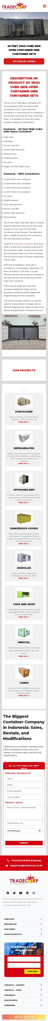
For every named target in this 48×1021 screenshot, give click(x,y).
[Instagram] (33, 893)
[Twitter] (14, 893)
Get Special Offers (24, 61)
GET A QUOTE (24, 1017)
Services (9, 919)
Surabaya (9, 995)
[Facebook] (8, 893)
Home (6, 899)
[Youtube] (21, 893)
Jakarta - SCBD (12, 990)
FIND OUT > (24, 422)
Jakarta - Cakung (14, 985)
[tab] (24, 919)
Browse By (10, 924)
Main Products (13, 934)
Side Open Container (23, 244)
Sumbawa (9, 1005)
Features (9, 929)
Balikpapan (10, 1000)
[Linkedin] (27, 893)
